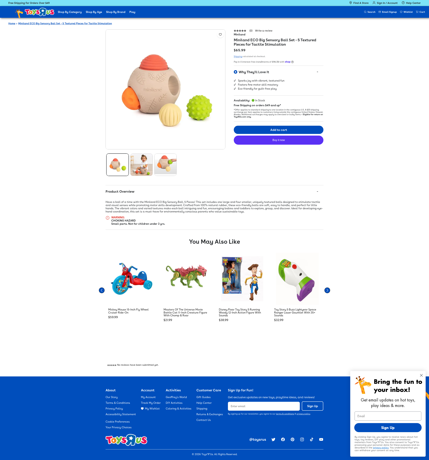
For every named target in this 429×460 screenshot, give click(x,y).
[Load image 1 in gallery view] (117, 165)
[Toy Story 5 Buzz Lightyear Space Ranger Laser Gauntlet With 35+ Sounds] (297, 279)
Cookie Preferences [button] (118, 421)
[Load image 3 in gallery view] (165, 165)
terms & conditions (285, 414)
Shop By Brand (115, 12)
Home (11, 23)
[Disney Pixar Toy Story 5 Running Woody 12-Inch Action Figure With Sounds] (242, 279)
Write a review (263, 31)
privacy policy (303, 414)
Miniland (239, 34)
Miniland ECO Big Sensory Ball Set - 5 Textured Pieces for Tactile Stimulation (65, 23)
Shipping (238, 56)
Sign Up (312, 406)
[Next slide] (327, 290)
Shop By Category (70, 12)
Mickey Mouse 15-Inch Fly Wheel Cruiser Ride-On (128, 311)
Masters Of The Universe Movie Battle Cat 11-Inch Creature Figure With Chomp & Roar (185, 312)
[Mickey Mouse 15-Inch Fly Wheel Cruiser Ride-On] (132, 279)
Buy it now (278, 140)
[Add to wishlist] (220, 34)
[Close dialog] (421, 375)
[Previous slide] (102, 290)
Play (132, 12)
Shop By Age (94, 12)
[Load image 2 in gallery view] (141, 165)
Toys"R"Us (207, 454)
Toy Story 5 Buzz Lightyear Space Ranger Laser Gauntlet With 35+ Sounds (295, 312)
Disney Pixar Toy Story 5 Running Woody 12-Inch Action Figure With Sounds (240, 312)
